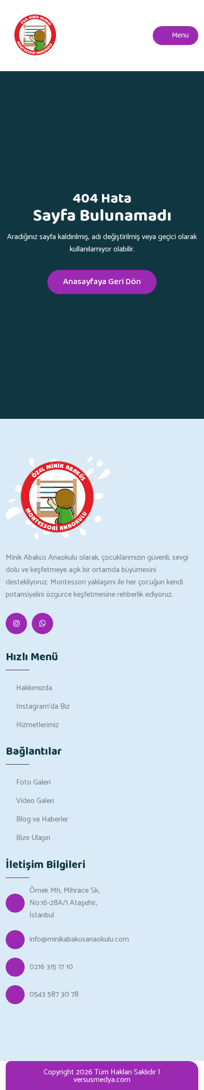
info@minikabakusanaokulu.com (79, 939)
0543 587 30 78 (54, 994)
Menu (179, 35)
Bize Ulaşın (33, 838)
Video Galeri (35, 801)
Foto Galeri (33, 782)
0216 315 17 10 (51, 967)
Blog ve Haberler (42, 819)
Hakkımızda (34, 688)
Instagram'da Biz (43, 706)
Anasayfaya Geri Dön (102, 281)
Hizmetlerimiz (37, 725)
